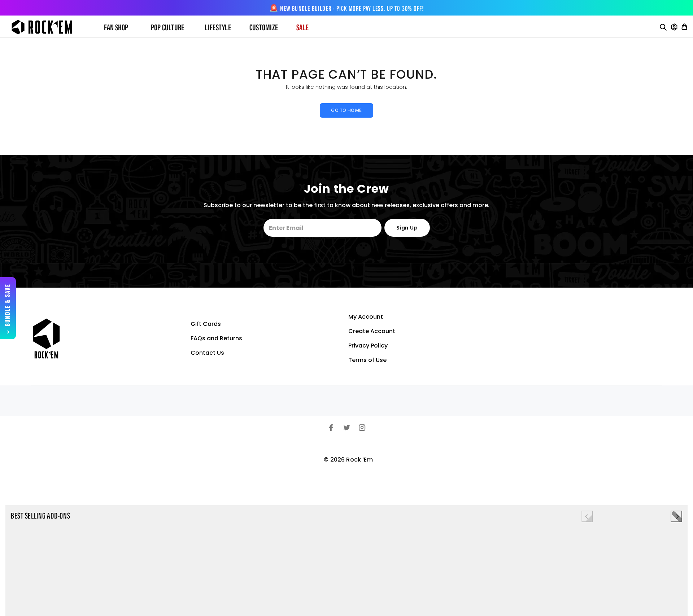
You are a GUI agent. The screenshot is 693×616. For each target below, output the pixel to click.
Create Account (371, 331)
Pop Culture (167, 28)
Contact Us (207, 353)
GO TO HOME (346, 110)
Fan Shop (116, 28)
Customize (263, 28)
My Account (365, 317)
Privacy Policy (368, 345)
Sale (302, 28)
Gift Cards (206, 324)
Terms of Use (367, 360)
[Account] (674, 27)
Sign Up (407, 228)
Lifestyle (218, 28)
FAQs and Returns (216, 338)
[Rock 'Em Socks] (48, 27)
